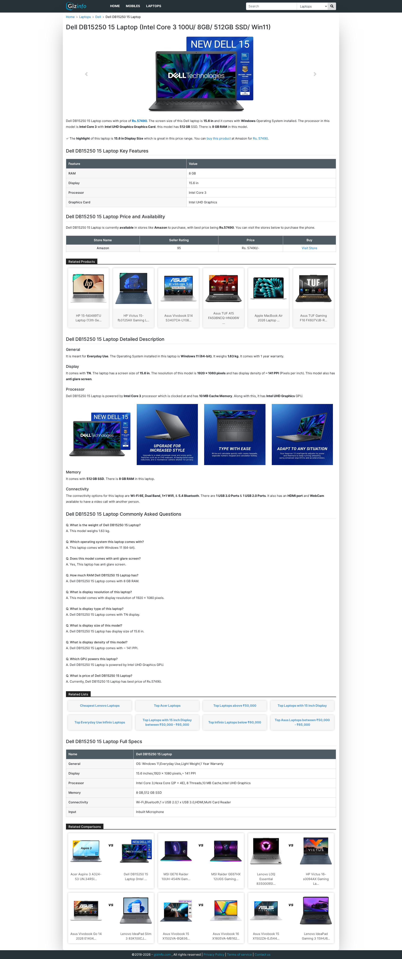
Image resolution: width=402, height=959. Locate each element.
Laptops (153, 6)
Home (115, 6)
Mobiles (133, 6)
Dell (98, 17)
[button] (86, 74)
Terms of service (239, 954)
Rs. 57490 (260, 138)
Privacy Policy (214, 954)
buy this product (219, 138)
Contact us (263, 954)
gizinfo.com (162, 954)
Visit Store (309, 248)
